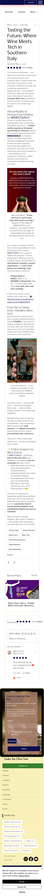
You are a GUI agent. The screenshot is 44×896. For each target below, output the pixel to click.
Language (6, 794)
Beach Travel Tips (12, 850)
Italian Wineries (14, 544)
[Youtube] (36, 859)
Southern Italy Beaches (14, 841)
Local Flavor (6, 799)
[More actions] (35, 25)
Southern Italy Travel (13, 822)
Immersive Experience (17, 540)
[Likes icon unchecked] (14, 673)
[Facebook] (31, 859)
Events (10, 555)
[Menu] (40, 2)
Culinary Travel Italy (13, 827)
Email (10, 721)
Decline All (22, 887)
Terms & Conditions (9, 856)
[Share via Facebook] (8, 562)
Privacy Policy (8, 860)
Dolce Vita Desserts (13, 836)
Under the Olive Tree (16, 759)
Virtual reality (14, 530)
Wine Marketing (15, 549)
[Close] (41, 870)
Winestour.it (13, 535)
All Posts (9, 12)
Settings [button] (22, 892)
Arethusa (27, 850)
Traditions (6, 780)
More (32, 12)
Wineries (5, 775)
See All (34, 575)
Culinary (21, 12)
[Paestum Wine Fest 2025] (22, 589)
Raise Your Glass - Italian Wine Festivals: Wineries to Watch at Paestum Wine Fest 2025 (21, 604)
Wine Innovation (29, 530)
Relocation (6, 790)
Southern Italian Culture (14, 831)
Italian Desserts (31, 846)
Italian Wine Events (12, 846)
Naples (30, 841)
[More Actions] (35, 652)
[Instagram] (26, 859)
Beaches (5, 785)
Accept (21, 881)
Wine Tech (26, 535)
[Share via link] (14, 562)
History (5, 804)
